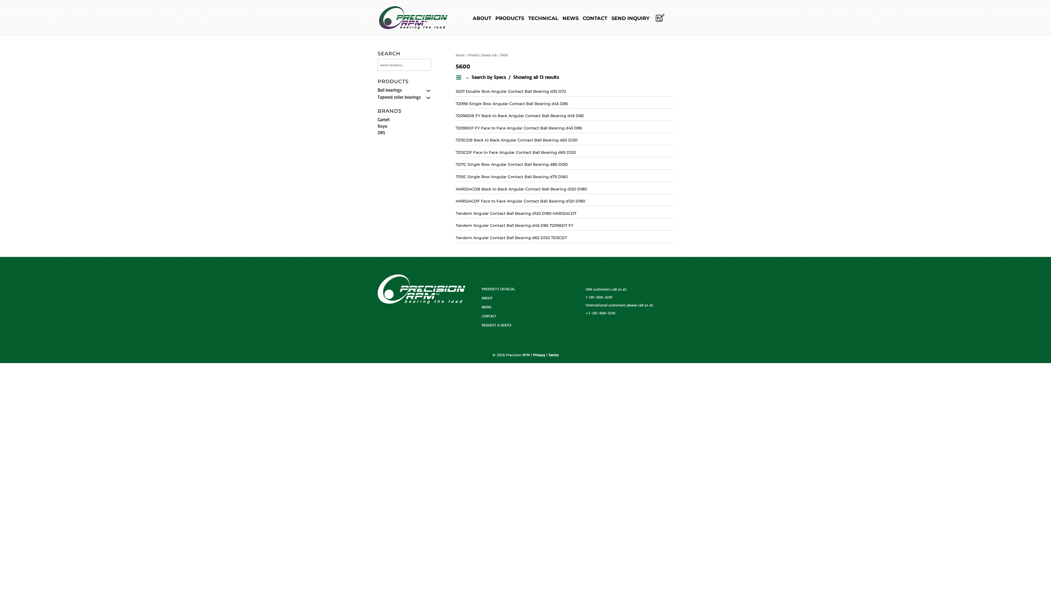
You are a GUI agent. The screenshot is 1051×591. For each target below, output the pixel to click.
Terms (553, 354)
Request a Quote (497, 325)
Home (460, 55)
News (570, 18)
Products (509, 18)
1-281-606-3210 (599, 297)
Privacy (539, 354)
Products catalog (498, 288)
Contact (595, 18)
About (482, 18)
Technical (543, 18)
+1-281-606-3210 (600, 313)
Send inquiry (630, 18)
